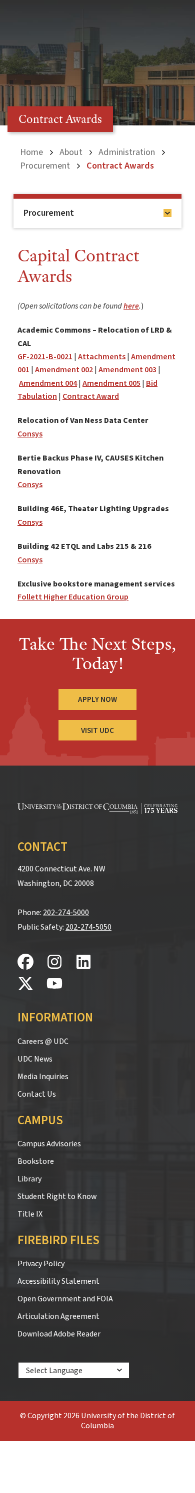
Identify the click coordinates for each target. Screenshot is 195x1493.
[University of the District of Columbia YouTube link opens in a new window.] (54, 984)
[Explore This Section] (168, 213)
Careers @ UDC (43, 1041)
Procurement (45, 165)
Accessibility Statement (59, 1281)
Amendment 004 (48, 383)
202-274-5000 (66, 912)
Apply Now (97, 699)
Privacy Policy (41, 1263)
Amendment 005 (111, 383)
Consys (30, 433)
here (131, 306)
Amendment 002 (64, 369)
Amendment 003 (127, 369)
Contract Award (90, 396)
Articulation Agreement (59, 1316)
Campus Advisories (49, 1143)
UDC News (35, 1059)
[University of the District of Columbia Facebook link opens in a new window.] (26, 962)
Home (31, 152)
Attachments (102, 356)
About (71, 152)
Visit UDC (97, 730)
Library (30, 1178)
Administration (126, 152)
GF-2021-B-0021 (45, 356)
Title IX (30, 1214)
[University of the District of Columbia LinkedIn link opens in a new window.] (84, 962)
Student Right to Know (57, 1196)
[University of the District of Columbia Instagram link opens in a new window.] (54, 962)
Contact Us (37, 1094)
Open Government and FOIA (65, 1298)
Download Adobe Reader (59, 1333)
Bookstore (36, 1161)
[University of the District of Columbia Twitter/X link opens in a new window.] (26, 984)
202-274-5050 (89, 927)
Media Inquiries (43, 1076)
